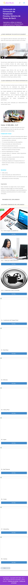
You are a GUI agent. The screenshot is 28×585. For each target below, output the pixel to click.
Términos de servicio (13, 581)
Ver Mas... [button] (14, 234)
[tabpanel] (14, 291)
